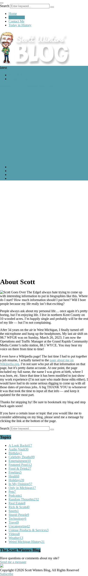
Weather (16, 538)
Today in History (20, 25)
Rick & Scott (19, 507)
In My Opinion (20, 484)
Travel (14, 522)
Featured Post (18, 79)
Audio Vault (18, 449)
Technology (17, 518)
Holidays (16, 480)
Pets (12, 491)
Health (14, 476)
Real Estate (17, 503)
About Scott (17, 17)
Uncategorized (19, 526)
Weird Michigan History (27, 542)
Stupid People (19, 515)
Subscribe (6, 574)
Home (13, 13)
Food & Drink (20, 468)
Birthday (15, 453)
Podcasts (15, 495)
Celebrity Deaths (22, 457)
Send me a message (13, 562)
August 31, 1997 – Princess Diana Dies (26, 86)
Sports (14, 511)
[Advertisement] (44, 228)
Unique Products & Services (28, 530)
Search (4, 6)
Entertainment (20, 461)
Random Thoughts (24, 499)
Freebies (15, 472)
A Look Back (18, 75)
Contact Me (16, 21)
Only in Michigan (22, 488)
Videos (14, 534)
